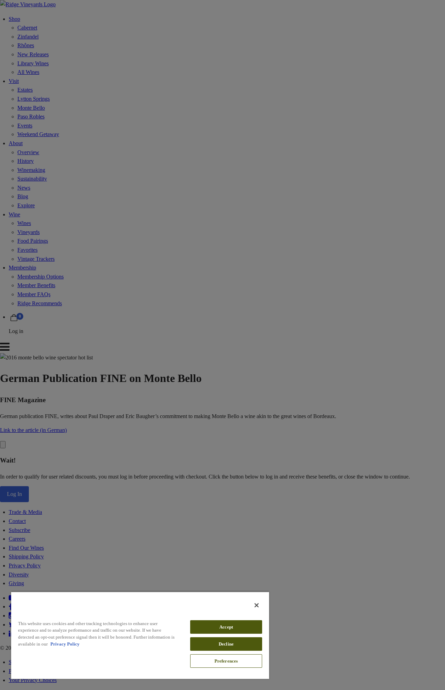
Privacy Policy (65, 644)
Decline (226, 644)
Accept (226, 627)
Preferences (226, 661)
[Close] (256, 605)
